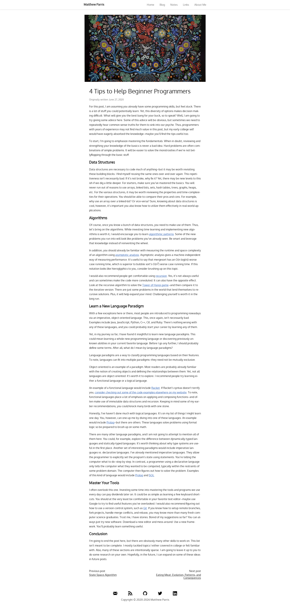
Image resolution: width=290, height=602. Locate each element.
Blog (162, 4)
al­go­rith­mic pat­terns (161, 234)
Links (186, 4)
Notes (174, 4)
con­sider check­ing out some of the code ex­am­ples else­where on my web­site (141, 392)
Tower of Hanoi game (155, 285)
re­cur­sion (161, 276)
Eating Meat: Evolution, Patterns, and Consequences (178, 576)
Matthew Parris (94, 4)
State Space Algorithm (103, 574)
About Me (200, 4)
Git (145, 508)
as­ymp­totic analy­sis (127, 255)
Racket (155, 388)
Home (150, 4)
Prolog (110, 422)
